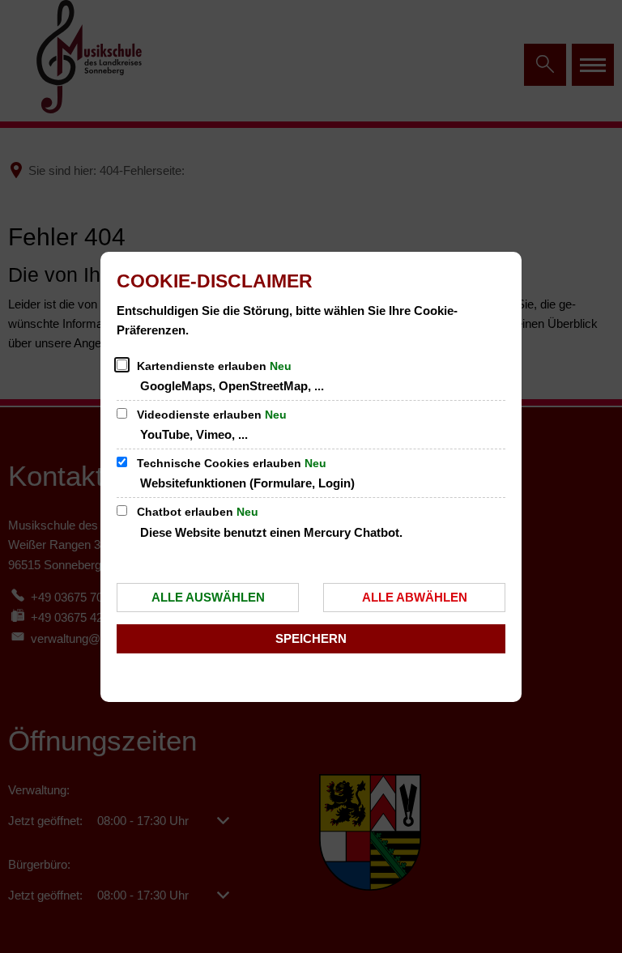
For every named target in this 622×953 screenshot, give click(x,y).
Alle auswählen (208, 597)
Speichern (311, 638)
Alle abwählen (414, 597)
